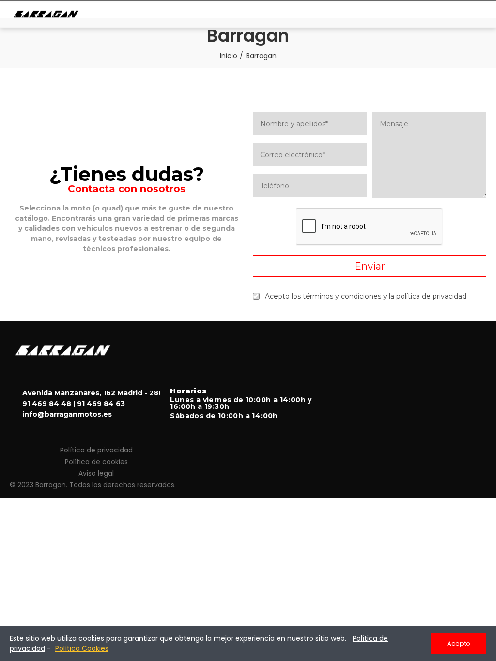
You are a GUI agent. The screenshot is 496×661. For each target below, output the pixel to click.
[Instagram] (457, 379)
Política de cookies (96, 461)
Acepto (458, 643)
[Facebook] (477, 379)
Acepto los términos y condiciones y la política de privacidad (365, 296)
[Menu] (472, 14)
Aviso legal (96, 473)
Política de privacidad (96, 450)
